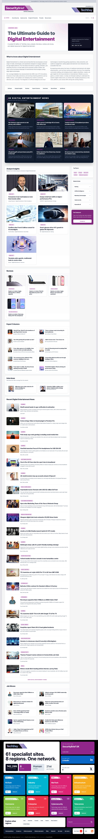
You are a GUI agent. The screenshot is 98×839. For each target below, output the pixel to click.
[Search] (91, 18)
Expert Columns (36, 88)
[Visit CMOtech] (58, 777)
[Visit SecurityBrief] (58, 799)
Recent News (54, 88)
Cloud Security (15, 18)
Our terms (67, 831)
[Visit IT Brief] (35, 799)
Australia (30, 820)
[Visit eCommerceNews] (12, 799)
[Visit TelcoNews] (81, 799)
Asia (24, 820)
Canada (36, 820)
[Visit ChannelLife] (35, 777)
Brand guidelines (9, 831)
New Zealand (54, 820)
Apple (75, 172)
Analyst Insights (18, 88)
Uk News (10, 88)
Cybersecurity (23, 18)
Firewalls (41, 18)
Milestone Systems (83, 175)
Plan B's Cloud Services (30, 837)
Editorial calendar (28, 831)
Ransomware (48, 18)
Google (80, 172)
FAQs (47, 831)
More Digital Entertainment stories (37, 679)
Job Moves (62, 88)
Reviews (27, 88)
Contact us (82, 221)
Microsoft (86, 172)
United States (26, 824)
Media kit (15, 791)
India (42, 820)
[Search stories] (91, 822)
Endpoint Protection (33, 18)
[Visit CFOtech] (12, 777)
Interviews (45, 88)
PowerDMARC (49, 837)
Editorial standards (39, 831)
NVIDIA (75, 175)
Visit (7, 791)
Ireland (47, 820)
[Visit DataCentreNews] (81, 777)
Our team (60, 831)
